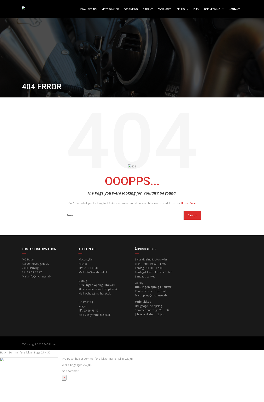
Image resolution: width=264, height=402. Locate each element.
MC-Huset (50, 344)
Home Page (188, 203)
